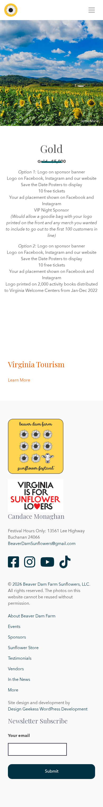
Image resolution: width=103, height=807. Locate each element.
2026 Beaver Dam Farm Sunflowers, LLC (50, 585)
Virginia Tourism (36, 364)
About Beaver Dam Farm (31, 616)
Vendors (16, 669)
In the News (19, 680)
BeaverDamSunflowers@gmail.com (42, 544)
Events (14, 627)
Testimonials (19, 659)
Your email (19, 736)
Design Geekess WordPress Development (47, 709)
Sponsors (17, 637)
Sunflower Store (23, 648)
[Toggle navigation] (92, 10)
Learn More (19, 380)
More (13, 690)
